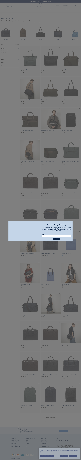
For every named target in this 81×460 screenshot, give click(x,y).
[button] (71, 220)
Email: (43, 234)
